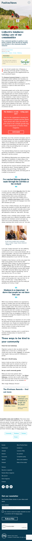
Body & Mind (4, 53)
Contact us (19, 448)
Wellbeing (19, 53)
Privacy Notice (20, 428)
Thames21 (19, 352)
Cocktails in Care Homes (14, 199)
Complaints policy (21, 456)
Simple (16, 437)
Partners (24, 433)
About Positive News (22, 445)
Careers (4, 481)
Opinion (4, 459)
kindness (16, 433)
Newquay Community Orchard (11, 77)
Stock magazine (6, 478)
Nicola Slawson (9, 49)
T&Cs (13, 428)
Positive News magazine (8, 473)
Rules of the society (22, 462)
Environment (5, 448)
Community (8, 433)
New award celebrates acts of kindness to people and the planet (23, 400)
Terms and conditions (22, 459)
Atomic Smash (15, 535)
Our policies (20, 453)
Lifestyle (10, 53)
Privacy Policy (19, 513)
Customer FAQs (21, 451)
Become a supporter (7, 470)
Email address (5, 505)
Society (14, 53)
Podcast (4, 462)
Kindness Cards (11, 308)
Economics (4, 456)
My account (5, 476)
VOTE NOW (16, 132)
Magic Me (19, 191)
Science (4, 453)
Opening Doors (7, 265)
